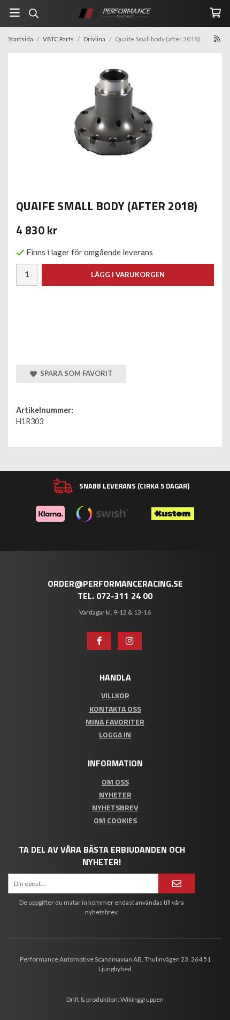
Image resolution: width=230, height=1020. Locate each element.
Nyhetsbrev (115, 807)
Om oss (115, 781)
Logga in (115, 734)
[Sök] (33, 13)
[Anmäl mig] (176, 883)
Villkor (115, 695)
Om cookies (115, 820)
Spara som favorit (74, 373)
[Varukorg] (215, 12)
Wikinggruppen (142, 999)
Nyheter (115, 794)
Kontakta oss (115, 708)
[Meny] (14, 12)
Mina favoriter (115, 721)
